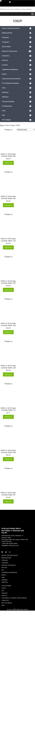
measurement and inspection (16, 78)
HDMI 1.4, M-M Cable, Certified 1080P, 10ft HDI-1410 (8, 198)
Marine (16, 74)
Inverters (16, 65)
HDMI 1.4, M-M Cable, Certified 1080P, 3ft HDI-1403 (8, 410)
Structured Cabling (16, 101)
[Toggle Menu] (32, 14)
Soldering (16, 92)
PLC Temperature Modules (16, 83)
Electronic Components (16, 51)
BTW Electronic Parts (20, 609)
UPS (16, 115)
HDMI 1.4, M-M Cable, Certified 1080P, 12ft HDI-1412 (8, 241)
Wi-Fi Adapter (16, 120)
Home (2, 125)
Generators (16, 55)
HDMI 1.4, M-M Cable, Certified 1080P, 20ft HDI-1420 (8, 325)
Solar (16, 88)
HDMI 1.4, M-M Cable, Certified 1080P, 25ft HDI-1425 (8, 368)
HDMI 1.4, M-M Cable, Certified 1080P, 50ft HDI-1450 (8, 452)
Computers (16, 42)
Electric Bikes (16, 46)
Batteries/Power (16, 33)
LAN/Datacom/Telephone (16, 69)
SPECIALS (16, 97)
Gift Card (16, 60)
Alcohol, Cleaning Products (16, 28)
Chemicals (16, 37)
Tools (16, 110)
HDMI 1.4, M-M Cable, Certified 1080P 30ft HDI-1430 (8, 156)
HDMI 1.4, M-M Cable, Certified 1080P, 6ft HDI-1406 (8, 495)
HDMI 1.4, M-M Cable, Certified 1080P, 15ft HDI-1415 (8, 283)
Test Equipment (16, 106)
